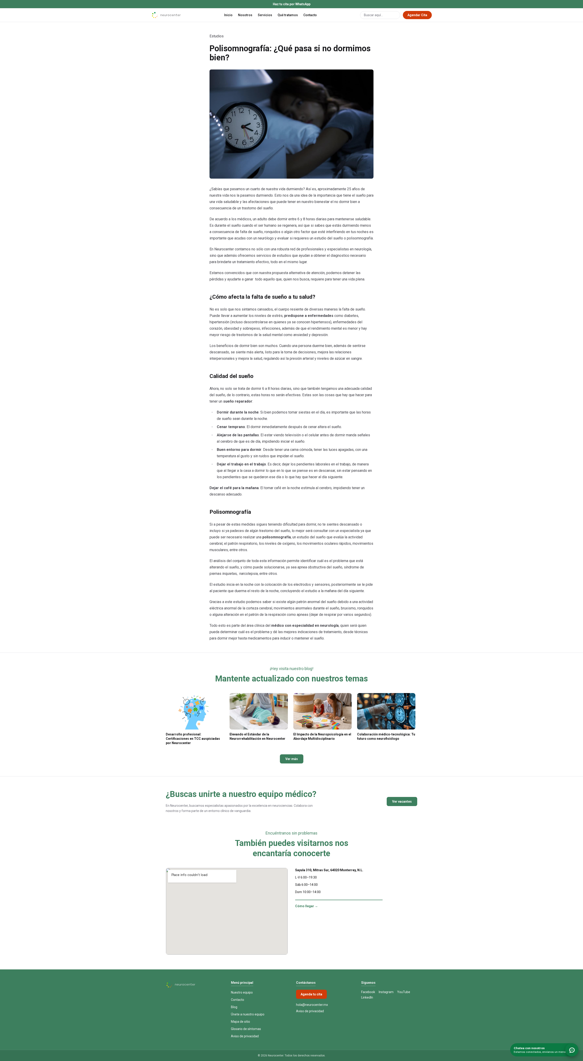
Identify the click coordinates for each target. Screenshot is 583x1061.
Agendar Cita (417, 15)
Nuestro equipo (242, 992)
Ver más (291, 759)
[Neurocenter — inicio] (166, 15)
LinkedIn (367, 997)
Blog (234, 1007)
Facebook (368, 992)
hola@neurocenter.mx (312, 1005)
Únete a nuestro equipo (247, 1014)
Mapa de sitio (240, 1021)
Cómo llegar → (306, 906)
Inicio (228, 15)
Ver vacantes (402, 801)
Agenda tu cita (311, 994)
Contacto (310, 15)
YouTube (403, 992)
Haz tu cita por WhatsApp (291, 4)
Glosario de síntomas (246, 1029)
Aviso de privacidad (245, 1036)
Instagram (386, 992)
